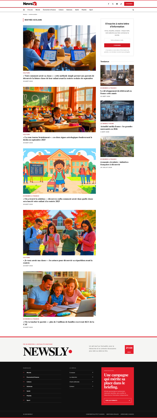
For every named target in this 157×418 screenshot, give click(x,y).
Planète (84, 10)
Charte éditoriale (81, 382)
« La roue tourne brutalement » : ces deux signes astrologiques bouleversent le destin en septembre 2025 (57, 138)
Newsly (25, 14)
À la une (30, 10)
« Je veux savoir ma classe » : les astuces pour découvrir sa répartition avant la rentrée (57, 261)
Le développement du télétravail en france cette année (116, 92)
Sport (91, 10)
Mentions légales (112, 414)
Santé (77, 10)
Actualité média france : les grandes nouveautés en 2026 (116, 127)
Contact (81, 386)
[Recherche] (133, 10)
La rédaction (81, 377)
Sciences (69, 10)
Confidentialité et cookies (95, 414)
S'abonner (129, 3)
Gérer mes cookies (127, 414)
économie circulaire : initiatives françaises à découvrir (114, 163)
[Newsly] (30, 4)
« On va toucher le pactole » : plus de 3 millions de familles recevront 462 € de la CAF (58, 322)
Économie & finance (49, 10)
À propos (81, 372)
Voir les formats (117, 400)
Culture (61, 10)
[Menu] (24, 10)
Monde (38, 10)
